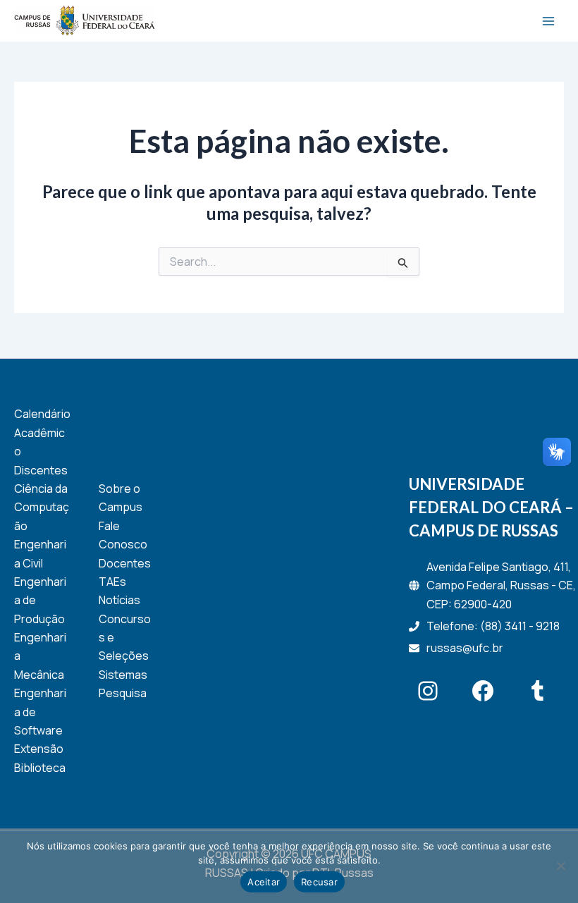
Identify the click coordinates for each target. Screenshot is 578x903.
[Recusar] (560, 866)
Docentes (125, 563)
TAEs (112, 581)
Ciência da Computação (41, 507)
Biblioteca (40, 767)
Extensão (38, 748)
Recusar (319, 881)
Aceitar (263, 881)
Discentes (41, 470)
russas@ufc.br (464, 648)
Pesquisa (123, 693)
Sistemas (123, 674)
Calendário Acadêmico (42, 432)
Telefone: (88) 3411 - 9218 (493, 626)
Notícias (119, 600)
